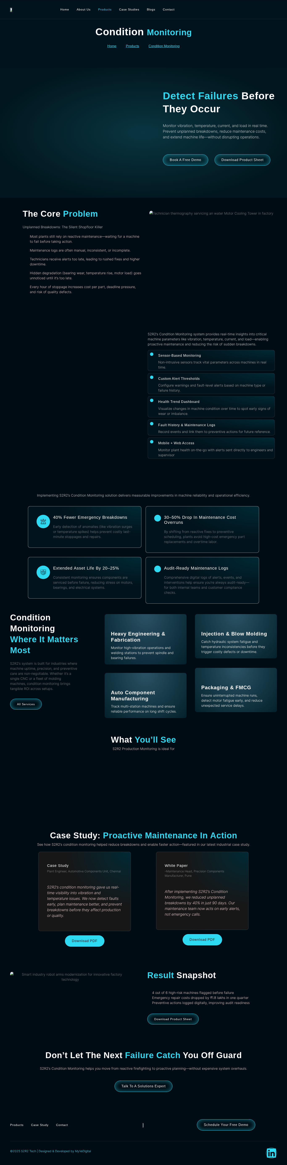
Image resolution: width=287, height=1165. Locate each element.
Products (105, 9)
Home (64, 9)
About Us (84, 9)
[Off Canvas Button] (274, 9)
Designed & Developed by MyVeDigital (64, 1151)
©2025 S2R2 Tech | (24, 1151)
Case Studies (129, 9)
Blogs (151, 9)
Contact (169, 9)
